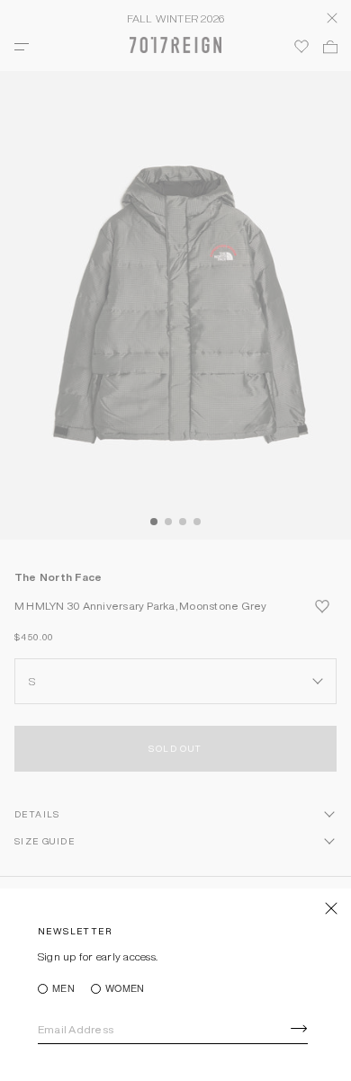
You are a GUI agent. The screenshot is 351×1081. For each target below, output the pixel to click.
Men (63, 989)
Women (124, 989)
